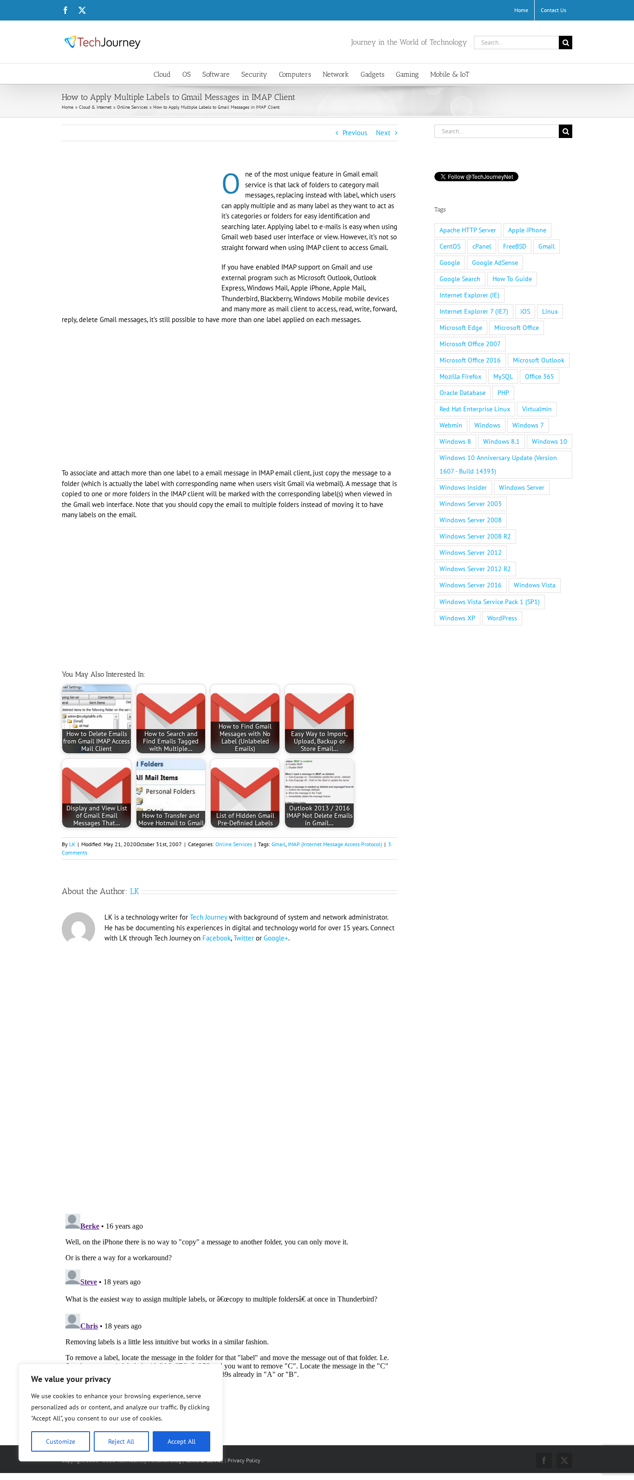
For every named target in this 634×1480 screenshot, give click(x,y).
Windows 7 (528, 425)
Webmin (451, 425)
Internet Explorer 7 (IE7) (474, 311)
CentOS (450, 246)
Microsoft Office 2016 (470, 360)
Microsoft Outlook (538, 360)
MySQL (503, 376)
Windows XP (457, 618)
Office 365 (539, 376)
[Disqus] (229, 1075)
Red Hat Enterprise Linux (475, 409)
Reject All (121, 1441)
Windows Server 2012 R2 (475, 569)
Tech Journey (208, 917)
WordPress (502, 618)
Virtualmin (537, 409)
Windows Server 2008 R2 (475, 536)
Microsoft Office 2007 (470, 344)
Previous (355, 132)
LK (72, 844)
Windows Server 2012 (471, 552)
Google (450, 262)
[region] (121, 1412)
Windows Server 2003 (471, 504)
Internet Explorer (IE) (469, 295)
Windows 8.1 (501, 441)
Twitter (243, 938)
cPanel (481, 246)
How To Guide (512, 279)
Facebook (216, 938)
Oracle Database (462, 392)
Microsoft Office (516, 327)
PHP (503, 392)
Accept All (181, 1441)
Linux (550, 311)
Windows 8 (455, 441)
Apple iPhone (527, 230)
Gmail (278, 844)
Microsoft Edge (461, 327)
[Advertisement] (140, 238)
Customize (60, 1441)
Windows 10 (549, 441)
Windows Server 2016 (471, 585)
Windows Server (521, 487)
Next (383, 132)
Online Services (233, 844)
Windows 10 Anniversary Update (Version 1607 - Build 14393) (498, 464)
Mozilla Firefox (460, 376)
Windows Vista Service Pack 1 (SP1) (490, 602)
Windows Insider (463, 487)
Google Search (460, 279)
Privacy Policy (243, 1460)
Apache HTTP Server (468, 230)
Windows (487, 425)
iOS (525, 311)
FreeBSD (514, 246)
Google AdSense (495, 262)
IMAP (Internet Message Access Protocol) (335, 844)
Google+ (276, 938)
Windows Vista (535, 585)
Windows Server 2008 (471, 520)
